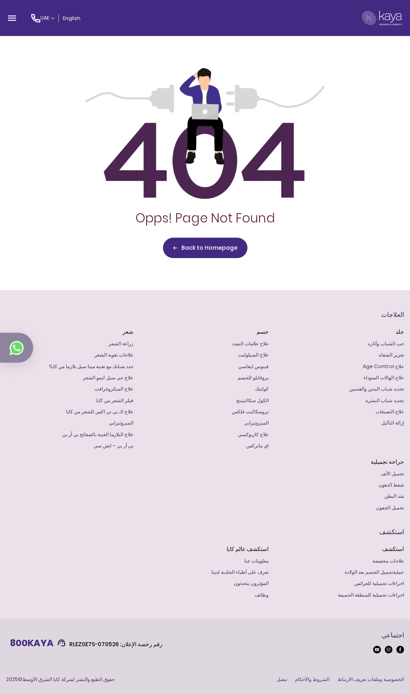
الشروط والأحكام (312, 679)
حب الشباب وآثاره (386, 343)
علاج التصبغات (390, 411)
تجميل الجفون (390, 507)
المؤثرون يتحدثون (251, 583)
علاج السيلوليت (253, 354)
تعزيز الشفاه (391, 354)
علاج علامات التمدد (250, 343)
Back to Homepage (209, 248)
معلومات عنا (256, 560)
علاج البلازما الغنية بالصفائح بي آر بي (97, 434)
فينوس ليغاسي (253, 366)
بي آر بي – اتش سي (113, 445)
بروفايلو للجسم (253, 377)
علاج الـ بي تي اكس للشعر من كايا (99, 411)
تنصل (282, 679)
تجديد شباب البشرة (385, 400)
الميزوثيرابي (256, 422)
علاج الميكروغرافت (113, 388)
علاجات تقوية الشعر (113, 354)
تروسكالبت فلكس (250, 411)
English (71, 18)
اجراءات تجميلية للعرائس (379, 583)
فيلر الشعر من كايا (114, 400)
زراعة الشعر (121, 343)
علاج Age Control (383, 366)
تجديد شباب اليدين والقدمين (376, 388)
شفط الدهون (391, 484)
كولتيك (262, 388)
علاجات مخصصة (388, 560)
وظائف (262, 594)
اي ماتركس (257, 445)
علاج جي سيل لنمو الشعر (108, 377)
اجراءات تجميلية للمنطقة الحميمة (371, 594)
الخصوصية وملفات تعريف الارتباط (371, 679)
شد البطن (394, 496)
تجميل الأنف (392, 473)
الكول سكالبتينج (252, 400)
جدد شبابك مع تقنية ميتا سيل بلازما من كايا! (91, 366)
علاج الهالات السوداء (384, 377)
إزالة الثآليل (392, 422)
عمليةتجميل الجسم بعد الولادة (374, 572)
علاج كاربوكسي (253, 434)
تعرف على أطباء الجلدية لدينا (240, 572)
